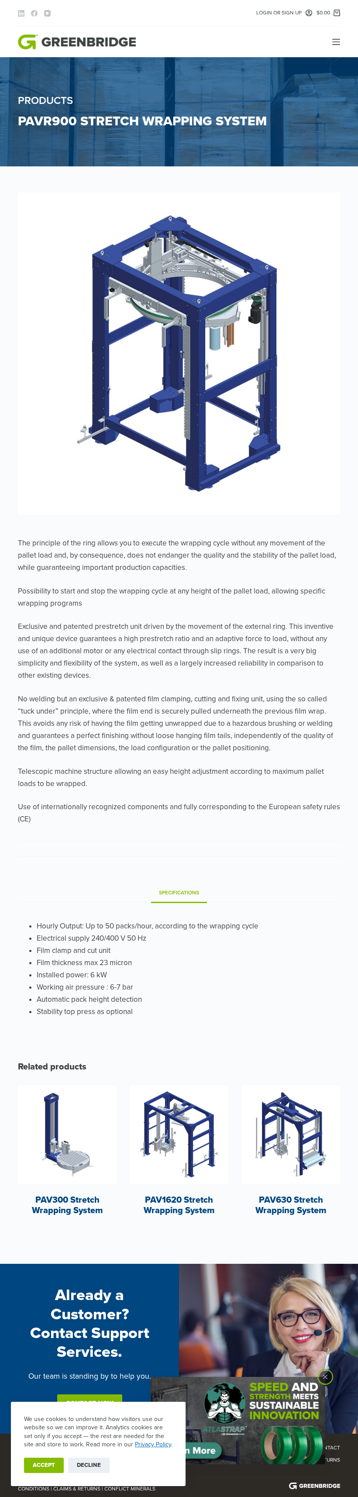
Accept (44, 1465)
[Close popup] (325, 1377)
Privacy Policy (153, 1444)
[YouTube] (47, 13)
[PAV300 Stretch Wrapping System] (67, 1134)
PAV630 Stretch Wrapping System (291, 1205)
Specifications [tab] (179, 893)
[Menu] (336, 42)
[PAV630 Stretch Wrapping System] (290, 1134)
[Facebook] (34, 13)
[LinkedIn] (21, 13)
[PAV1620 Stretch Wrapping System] (179, 1134)
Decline (89, 1465)
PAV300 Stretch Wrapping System (67, 1205)
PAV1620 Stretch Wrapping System (179, 1205)
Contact (328, 1448)
